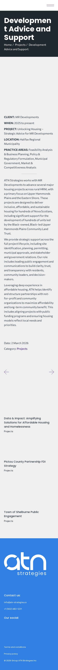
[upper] (29, 91)
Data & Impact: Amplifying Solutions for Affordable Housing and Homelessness (26, 422)
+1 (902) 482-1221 (13, 609)
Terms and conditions (15, 647)
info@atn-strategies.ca (15, 602)
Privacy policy (11, 653)
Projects (22, 348)
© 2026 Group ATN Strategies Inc (20, 660)
